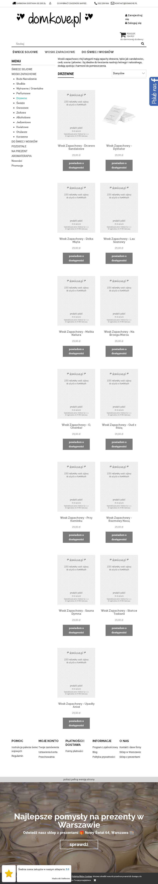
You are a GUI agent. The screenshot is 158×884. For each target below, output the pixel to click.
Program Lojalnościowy (105, 747)
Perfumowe (23, 93)
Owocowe (22, 107)
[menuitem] (28, 51)
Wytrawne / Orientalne (29, 88)
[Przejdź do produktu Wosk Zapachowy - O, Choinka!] (76, 394)
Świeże (20, 102)
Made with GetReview (61, 878)
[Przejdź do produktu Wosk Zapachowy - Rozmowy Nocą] (119, 487)
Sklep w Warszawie (130, 752)
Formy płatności (74, 751)
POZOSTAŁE (19, 146)
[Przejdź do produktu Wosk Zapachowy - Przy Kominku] (76, 487)
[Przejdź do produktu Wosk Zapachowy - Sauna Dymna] (76, 580)
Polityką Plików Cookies (82, 876)
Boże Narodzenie (26, 78)
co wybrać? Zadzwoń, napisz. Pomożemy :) (72, 6)
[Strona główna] (55, 20)
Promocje (17, 165)
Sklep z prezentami (129, 756)
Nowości (17, 160)
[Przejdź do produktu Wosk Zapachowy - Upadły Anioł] (76, 673)
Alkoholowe (23, 117)
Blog (94, 752)
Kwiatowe (22, 127)
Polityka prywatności (103, 756)
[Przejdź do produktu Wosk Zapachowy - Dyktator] (119, 115)
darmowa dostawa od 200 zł (31, 3)
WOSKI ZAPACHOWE (24, 74)
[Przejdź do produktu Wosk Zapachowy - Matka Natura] (76, 301)
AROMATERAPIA (22, 155)
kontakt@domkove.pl (126, 3)
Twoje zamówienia (49, 747)
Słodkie (20, 83)
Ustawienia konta (48, 752)
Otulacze (21, 131)
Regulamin (17, 755)
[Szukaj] (142, 43)
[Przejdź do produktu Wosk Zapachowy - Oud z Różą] (119, 394)
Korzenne (22, 136)
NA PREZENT (19, 151)
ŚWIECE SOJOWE (22, 69)
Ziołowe (21, 112)
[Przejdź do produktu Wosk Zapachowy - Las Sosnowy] (119, 208)
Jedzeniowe (23, 122)
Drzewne (21, 98)
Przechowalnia (47, 756)
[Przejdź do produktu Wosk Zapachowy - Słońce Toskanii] (119, 580)
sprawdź (79, 844)
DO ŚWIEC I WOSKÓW (24, 141)
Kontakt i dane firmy (130, 747)
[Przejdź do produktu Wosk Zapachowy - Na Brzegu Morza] (119, 301)
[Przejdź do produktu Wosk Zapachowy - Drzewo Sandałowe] (76, 115)
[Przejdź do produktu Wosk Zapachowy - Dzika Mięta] (76, 208)
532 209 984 (103, 3)
